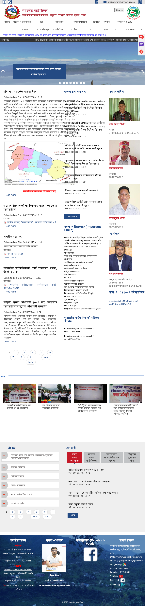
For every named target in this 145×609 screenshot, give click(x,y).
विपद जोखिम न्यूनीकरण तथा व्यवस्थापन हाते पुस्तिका (82, 309)
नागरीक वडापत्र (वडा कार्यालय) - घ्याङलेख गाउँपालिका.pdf (31, 222)
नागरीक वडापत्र (13, 236)
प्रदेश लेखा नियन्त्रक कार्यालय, (75, 256)
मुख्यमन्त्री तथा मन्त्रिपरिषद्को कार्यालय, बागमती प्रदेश (83, 237)
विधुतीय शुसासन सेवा (80, 26)
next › (46, 357)
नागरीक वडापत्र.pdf (15, 254)
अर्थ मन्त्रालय (69, 253)
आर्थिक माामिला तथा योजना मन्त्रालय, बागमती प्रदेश (82, 243)
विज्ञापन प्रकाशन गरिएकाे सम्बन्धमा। (81, 190)
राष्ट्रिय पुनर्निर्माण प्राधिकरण (74, 281)
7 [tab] (81, 83)
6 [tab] (77, 83)
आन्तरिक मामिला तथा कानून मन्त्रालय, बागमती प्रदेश (82, 240)
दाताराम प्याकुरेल (116, 273)
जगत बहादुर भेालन (117, 123)
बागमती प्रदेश (92, 256)
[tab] (30, 456)
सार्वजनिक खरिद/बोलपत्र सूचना (111, 457)
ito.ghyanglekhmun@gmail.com (54, 585)
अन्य (73, 515)
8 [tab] (84, 83)
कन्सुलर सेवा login (71, 302)
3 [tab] (67, 83)
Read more (10, 195)
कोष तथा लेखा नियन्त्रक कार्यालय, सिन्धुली (79, 287)
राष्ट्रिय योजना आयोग (71, 271)
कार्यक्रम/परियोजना (59, 26)
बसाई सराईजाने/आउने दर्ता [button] (21, 494)
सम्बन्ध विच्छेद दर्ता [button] (18, 485)
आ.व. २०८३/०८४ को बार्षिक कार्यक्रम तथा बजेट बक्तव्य (93, 492)
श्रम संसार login (70, 299)
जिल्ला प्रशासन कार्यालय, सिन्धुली (76, 290)
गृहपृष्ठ (7, 22)
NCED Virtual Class (73, 296)
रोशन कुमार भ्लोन (116, 218)
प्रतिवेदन (96, 22)
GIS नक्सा (68, 259)
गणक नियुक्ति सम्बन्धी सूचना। (81, 504)
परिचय (16, 22)
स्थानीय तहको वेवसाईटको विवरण (76, 268)
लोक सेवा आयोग (69, 274)
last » (30, 362)
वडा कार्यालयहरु (44, 26)
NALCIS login (70, 305)
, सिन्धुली (90, 293)
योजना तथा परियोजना (91, 457)
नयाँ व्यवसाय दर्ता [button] (17, 476)
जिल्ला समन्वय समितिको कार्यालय (75, 293)
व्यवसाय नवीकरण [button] (18, 467)
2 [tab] (64, 83)
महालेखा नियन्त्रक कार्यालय (74, 284)
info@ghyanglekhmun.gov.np (128, 557)
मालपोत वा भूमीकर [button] (18, 503)
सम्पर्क (120, 22)
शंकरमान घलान (116, 168)
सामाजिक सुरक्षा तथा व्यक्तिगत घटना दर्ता (78, 262)
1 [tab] (60, 83)
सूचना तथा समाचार (26, 26)
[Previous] (2, 71)
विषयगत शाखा (107, 26)
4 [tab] (70, 83)
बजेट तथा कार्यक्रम (74, 457)
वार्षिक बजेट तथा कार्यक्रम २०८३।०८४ (86, 470)
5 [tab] (74, 83)
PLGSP (67, 278)
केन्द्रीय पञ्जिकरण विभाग (73, 265)
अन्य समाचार (72, 216)
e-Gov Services (130, 26)
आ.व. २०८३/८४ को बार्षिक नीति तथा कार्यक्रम (89, 481)
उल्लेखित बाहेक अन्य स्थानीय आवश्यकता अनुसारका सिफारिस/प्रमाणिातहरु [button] (32, 456)
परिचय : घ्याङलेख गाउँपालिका (20, 91)
